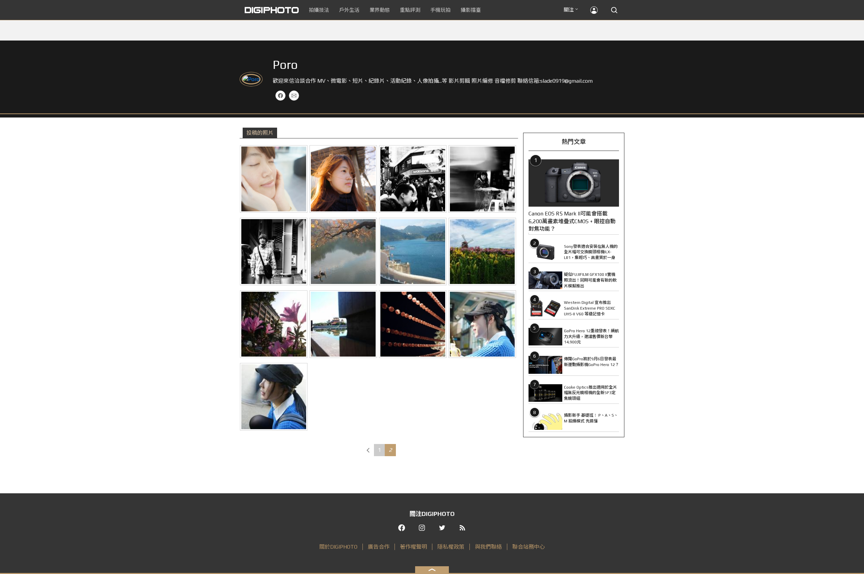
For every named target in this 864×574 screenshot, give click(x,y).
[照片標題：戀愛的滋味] (273, 179)
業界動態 (380, 10)
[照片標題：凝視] (343, 179)
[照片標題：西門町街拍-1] (273, 251)
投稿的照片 (259, 133)
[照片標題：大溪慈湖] (343, 251)
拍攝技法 (319, 10)
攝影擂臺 (471, 10)
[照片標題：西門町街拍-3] (413, 179)
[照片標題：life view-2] (482, 324)
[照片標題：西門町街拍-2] (482, 179)
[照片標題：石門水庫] (413, 251)
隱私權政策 (450, 547)
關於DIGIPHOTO (338, 547)
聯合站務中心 (528, 547)
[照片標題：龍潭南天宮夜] (413, 324)
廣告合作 (378, 547)
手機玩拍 (440, 10)
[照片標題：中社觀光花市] (482, 251)
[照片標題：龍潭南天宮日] (343, 324)
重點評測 (410, 10)
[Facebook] (280, 95)
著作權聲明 (413, 547)
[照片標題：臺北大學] (273, 324)
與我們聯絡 (488, 547)
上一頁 (368, 450)
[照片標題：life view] (273, 396)
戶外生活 (349, 10)
